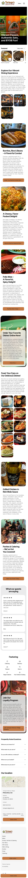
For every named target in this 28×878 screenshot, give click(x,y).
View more (5, 607)
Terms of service (6, 864)
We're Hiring (5, 847)
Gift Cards (5, 844)
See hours (22, 814)
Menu (19, 3)
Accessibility (5, 866)
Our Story (5, 842)
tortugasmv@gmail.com (8, 808)
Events (4, 849)
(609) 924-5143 (7, 805)
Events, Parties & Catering (9, 840)
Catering (4, 853)
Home (4, 836)
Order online (13, 819)
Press (3, 851)
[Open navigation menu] (24, 3)
